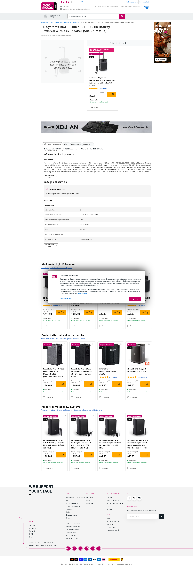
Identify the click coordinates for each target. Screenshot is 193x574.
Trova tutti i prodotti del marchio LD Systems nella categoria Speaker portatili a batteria (71, 410)
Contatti (109, 497)
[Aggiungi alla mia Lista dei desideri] (115, 49)
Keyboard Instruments (73, 527)
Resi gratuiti (66, 6)
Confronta (94, 107)
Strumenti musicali (72, 515)
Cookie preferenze (66, 299)
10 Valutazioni (142, 377)
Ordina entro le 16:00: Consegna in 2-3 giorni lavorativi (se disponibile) (118, 6)
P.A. (67, 500)
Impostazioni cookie (113, 530)
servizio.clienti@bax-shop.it (48, 546)
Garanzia (109, 509)
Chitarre (68, 518)
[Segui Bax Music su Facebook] (129, 498)
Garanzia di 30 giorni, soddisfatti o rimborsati (76, 9)
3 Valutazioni (141, 306)
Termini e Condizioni (113, 521)
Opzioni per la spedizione (115, 503)
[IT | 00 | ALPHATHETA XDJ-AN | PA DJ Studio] (96, 127)
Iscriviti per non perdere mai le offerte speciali (141, 510)
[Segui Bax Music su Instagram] (139, 498)
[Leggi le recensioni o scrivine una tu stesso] (46, 36)
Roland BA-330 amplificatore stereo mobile (107, 371)
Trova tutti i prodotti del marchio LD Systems (56, 268)
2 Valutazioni (102, 89)
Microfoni (69, 509)
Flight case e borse (72, 538)
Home (108, 518)
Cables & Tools (71, 532)
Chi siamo (89, 497)
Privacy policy (111, 527)
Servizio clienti (113, 493)
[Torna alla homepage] (46, 16)
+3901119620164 (47, 543)
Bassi (68, 521)
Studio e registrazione (73, 506)
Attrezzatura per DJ (72, 503)
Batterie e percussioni (73, 524)
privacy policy (82, 293)
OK (136, 299)
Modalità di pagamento (114, 500)
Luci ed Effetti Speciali (73, 530)
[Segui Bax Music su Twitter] (134, 498)
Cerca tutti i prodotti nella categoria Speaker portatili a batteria (63, 338)
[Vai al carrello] (146, 7)
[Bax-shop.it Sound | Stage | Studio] (49, 6)
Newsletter (90, 503)
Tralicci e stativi (71, 535)
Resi (108, 506)
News (88, 500)
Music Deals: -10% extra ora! (75, 497)
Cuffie (68, 512)
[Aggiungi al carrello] (111, 94)
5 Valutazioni (57, 306)
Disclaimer (110, 524)
